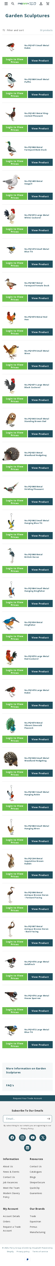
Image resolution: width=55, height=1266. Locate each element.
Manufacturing (37, 1232)
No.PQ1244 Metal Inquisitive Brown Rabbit (34, 861)
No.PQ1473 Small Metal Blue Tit (36, 250)
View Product (40, 60)
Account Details (11, 1216)
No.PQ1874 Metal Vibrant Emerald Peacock (33, 725)
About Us (8, 1166)
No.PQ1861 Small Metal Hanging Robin (36, 793)
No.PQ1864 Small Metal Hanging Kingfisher (36, 589)
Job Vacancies (10, 1182)
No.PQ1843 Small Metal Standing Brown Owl (36, 420)
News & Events (11, 1171)
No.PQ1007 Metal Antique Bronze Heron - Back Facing (36, 929)
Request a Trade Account (12, 1228)
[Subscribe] (48, 1118)
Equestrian (35, 1221)
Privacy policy (23, 1251)
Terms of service (40, 1251)
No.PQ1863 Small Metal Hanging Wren (36, 827)
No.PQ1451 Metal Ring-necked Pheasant (36, 114)
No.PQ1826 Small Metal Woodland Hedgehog (36, 759)
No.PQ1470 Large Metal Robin (36, 691)
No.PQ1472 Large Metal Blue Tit (36, 1030)
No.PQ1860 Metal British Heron (33, 555)
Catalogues (36, 1171)
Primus (33, 1226)
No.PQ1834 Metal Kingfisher (33, 623)
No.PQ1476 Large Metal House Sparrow (36, 997)
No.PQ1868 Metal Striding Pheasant (34, 487)
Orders (6, 1221)
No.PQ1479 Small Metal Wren (36, 352)
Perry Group (15, 1248)
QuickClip (35, 1187)
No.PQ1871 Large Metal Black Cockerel (36, 386)
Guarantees (36, 1193)
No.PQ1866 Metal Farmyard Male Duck (35, 148)
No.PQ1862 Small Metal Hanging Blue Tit (36, 521)
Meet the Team (11, 1187)
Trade (33, 1216)
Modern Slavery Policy (11, 1195)
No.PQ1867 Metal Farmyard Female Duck (36, 284)
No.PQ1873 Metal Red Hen (35, 318)
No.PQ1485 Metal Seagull (33, 182)
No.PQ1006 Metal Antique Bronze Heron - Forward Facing (36, 895)
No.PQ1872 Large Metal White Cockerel (36, 216)
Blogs (33, 1177)
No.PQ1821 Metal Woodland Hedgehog (35, 454)
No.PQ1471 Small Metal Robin (36, 46)
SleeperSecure (37, 1182)
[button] (6, 3)
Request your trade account (27, 1098)
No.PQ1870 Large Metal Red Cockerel (36, 657)
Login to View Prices (14, 60)
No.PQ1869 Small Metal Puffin (36, 80)
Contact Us (9, 1177)
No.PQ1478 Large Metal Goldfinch (36, 963)
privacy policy (27, 1128)
